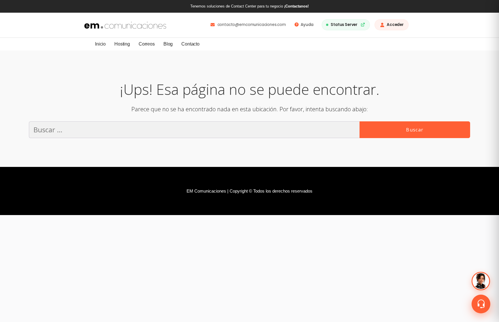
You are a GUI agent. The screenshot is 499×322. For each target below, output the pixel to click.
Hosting (122, 44)
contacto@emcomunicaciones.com (251, 24)
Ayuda (307, 24)
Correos (147, 44)
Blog (168, 44)
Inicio (100, 44)
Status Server (344, 24)
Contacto (190, 44)
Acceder (395, 24)
